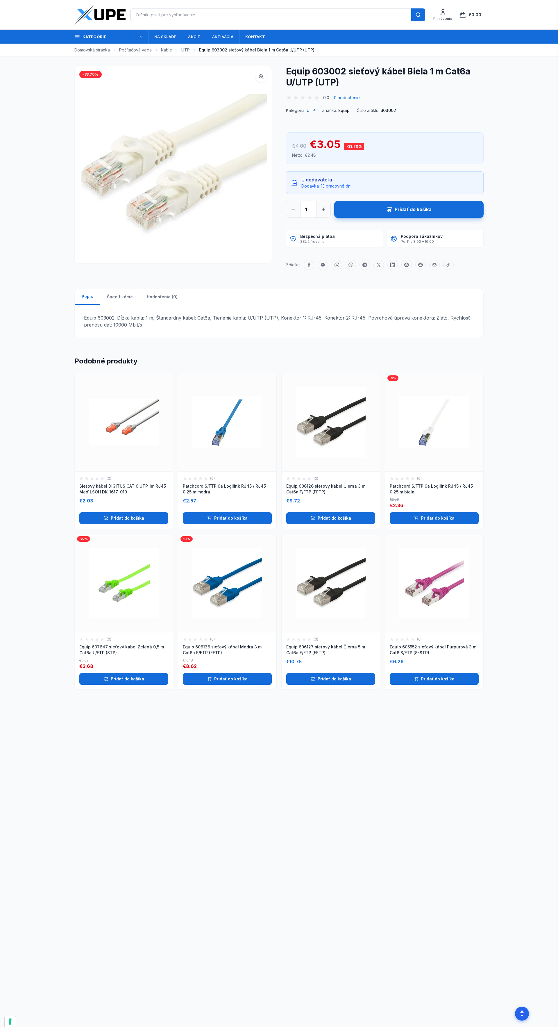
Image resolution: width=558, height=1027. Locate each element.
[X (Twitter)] (378, 265)
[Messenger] (323, 265)
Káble (166, 49)
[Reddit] (420, 265)
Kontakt (255, 36)
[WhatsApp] (337, 265)
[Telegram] (365, 265)
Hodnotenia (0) (162, 296)
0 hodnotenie (347, 97)
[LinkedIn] (392, 265)
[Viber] (351, 265)
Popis (87, 296)
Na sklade (165, 36)
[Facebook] (309, 265)
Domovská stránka (92, 49)
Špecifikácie (120, 296)
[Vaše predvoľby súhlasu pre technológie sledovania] (10, 1021)
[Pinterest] (406, 265)
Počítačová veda (135, 49)
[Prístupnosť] (522, 1014)
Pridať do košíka (127, 518)
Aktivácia (222, 36)
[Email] (434, 265)
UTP (185, 49)
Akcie (194, 36)
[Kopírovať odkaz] (448, 265)
